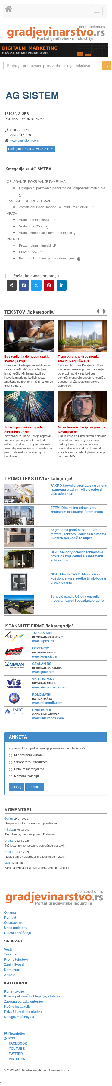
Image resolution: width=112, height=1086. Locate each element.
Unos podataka (15, 928)
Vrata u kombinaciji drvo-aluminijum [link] (45, 233)
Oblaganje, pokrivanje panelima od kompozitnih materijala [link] (62, 188)
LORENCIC (40, 648)
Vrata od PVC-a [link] (30, 226)
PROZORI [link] (14, 239)
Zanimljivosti (14, 965)
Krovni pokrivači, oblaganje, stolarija (32, 996)
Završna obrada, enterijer (23, 1001)
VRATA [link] (12, 214)
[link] (56, 33)
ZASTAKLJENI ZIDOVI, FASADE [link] (30, 201)
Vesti (8, 949)
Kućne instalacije (17, 1007)
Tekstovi (10, 954)
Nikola (8, 829)
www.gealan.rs (43, 672)
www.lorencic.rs (44, 656)
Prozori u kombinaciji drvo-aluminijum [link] (47, 258)
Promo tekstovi (16, 959)
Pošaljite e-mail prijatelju (36, 276)
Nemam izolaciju (26, 776)
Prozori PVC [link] (28, 252)
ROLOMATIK (41, 695)
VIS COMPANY (43, 679)
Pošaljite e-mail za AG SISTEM (30, 149)
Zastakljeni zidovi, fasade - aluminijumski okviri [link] (53, 207)
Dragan (9, 840)
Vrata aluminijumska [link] (34, 220)
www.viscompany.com (49, 687)
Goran (9, 818)
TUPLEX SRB (42, 633)
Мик (7, 862)
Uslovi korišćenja (17, 933)
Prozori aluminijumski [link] (35, 246)
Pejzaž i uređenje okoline (23, 1012)
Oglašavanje (13, 923)
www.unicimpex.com (48, 718)
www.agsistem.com (24, 140)
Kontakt (10, 917)
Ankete (9, 975)
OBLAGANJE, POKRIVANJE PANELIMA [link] (36, 182)
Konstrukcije (14, 991)
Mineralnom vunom (28, 755)
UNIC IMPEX (41, 710)
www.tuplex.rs (43, 641)
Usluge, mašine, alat (19, 1017)
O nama (10, 913)
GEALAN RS (41, 664)
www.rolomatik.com (47, 703)
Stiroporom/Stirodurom (31, 762)
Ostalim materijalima (29, 769)
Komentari (18, 810)
